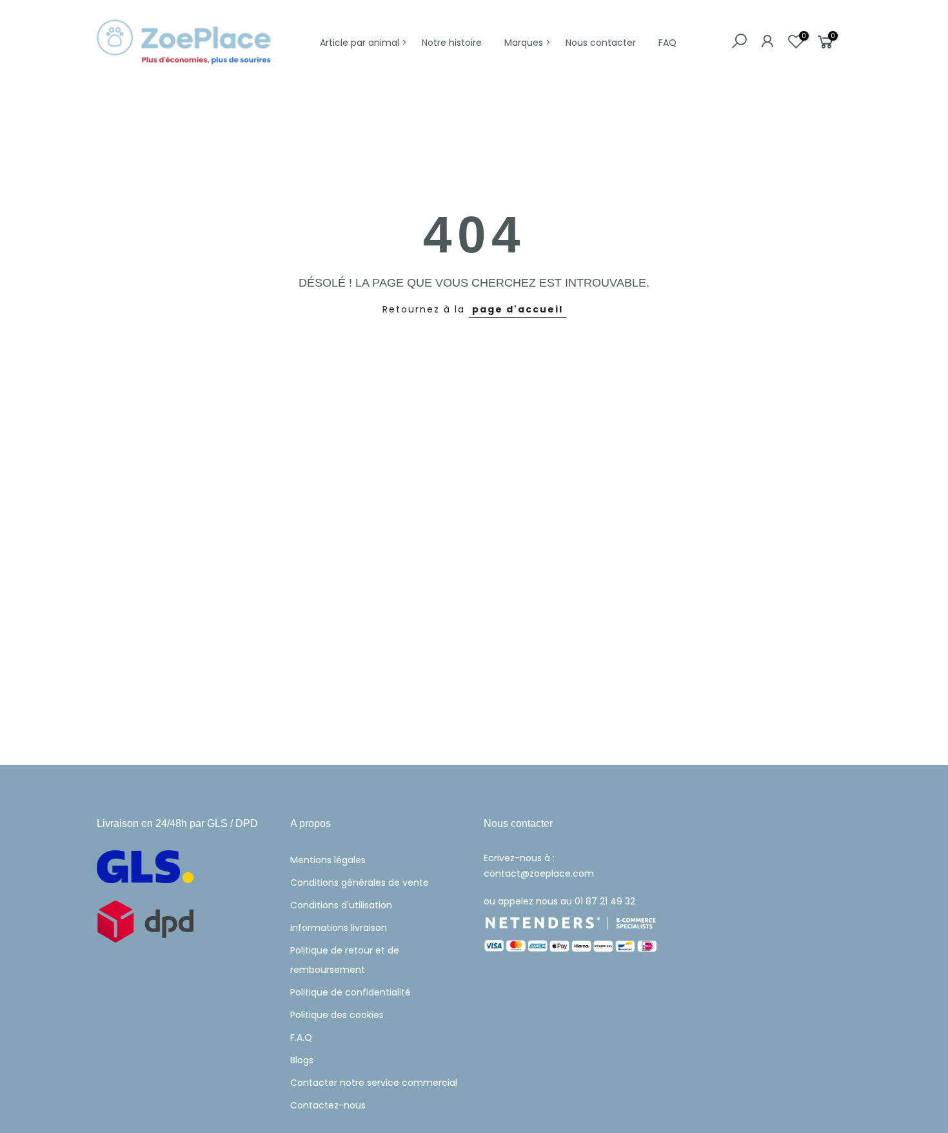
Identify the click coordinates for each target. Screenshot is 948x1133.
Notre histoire (452, 42)
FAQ (667, 42)
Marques (523, 42)
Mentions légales (328, 859)
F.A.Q (301, 1037)
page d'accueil (517, 309)
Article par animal (359, 42)
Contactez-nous (328, 1105)
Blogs (301, 1060)
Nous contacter (601, 42)
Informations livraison (338, 927)
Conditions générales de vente (359, 882)
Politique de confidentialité (350, 992)
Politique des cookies (337, 1014)
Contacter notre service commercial (373, 1082)
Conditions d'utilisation (341, 905)
